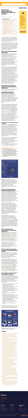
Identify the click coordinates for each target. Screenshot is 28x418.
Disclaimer (20, 409)
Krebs (6, 101)
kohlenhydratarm (12, 234)
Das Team (11, 408)
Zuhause (2, 7)
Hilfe (19, 407)
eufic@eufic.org (3, 401)
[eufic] (2, 1)
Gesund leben (3, 406)
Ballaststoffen (5, 110)
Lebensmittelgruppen (11, 215)
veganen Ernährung (6, 57)
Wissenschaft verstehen (4, 410)
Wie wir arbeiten (12, 407)
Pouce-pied (14, 415)
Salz (5, 209)
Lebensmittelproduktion (4, 408)
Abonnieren (23, 31)
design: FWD (6, 415)
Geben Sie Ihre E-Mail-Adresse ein (22, 28)
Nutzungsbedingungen (22, 410)
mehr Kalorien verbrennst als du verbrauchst (8, 237)
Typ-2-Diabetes (12, 101)
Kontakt (11, 410)
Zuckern (10, 111)
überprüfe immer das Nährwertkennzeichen (7, 302)
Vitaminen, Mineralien (6, 109)
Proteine (2, 252)
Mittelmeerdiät (14, 57)
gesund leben (5, 7)
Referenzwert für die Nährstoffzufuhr (7, 264)
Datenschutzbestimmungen (23, 408)
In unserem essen (3, 407)
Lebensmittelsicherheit (4, 409)
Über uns (11, 406)
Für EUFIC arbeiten (12, 409)
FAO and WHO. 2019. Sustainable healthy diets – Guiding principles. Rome (9, 357)
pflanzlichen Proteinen (4, 269)
